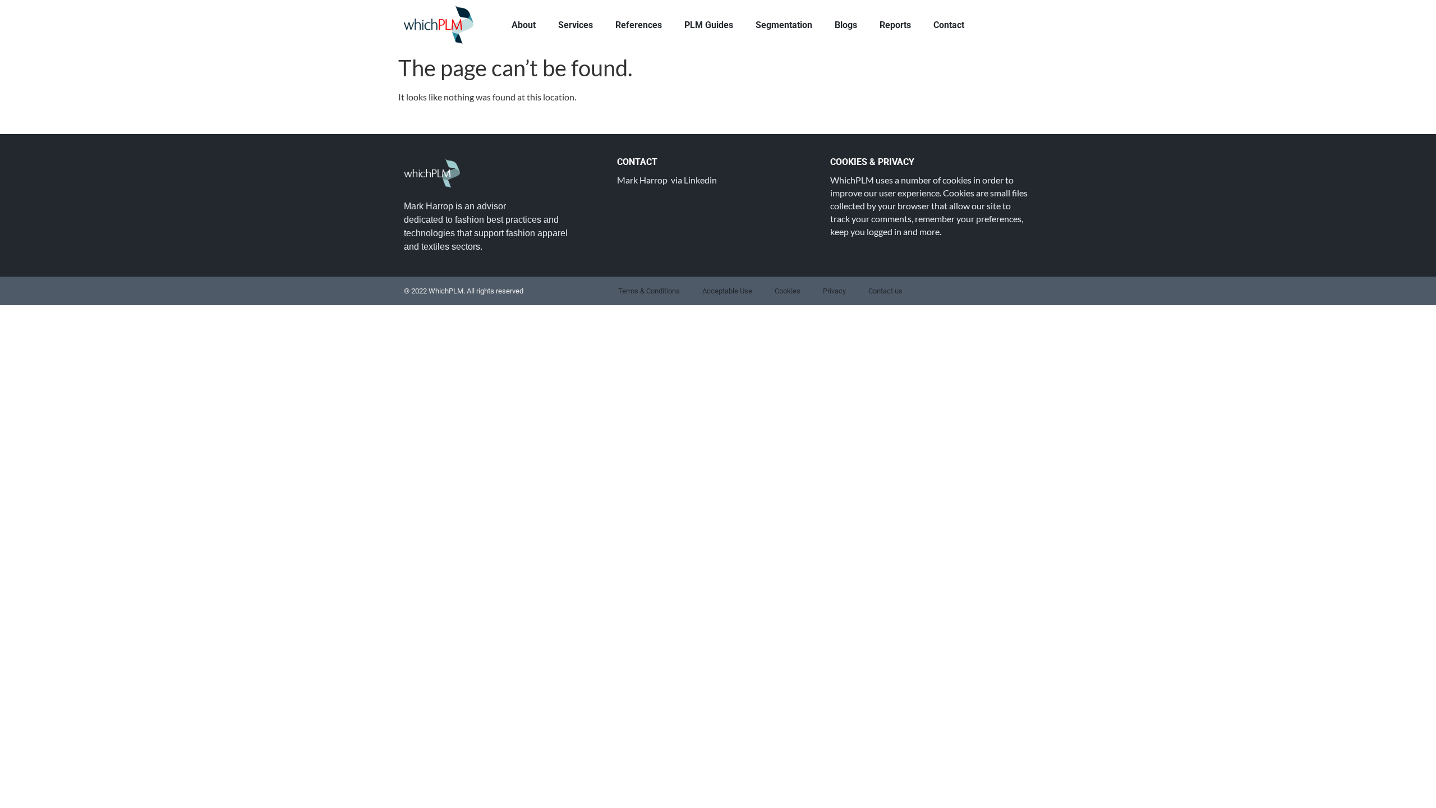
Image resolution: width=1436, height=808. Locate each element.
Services (575, 25)
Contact (948, 25)
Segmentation (784, 25)
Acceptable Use (727, 291)
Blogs (846, 25)
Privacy (834, 291)
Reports (895, 25)
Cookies (787, 291)
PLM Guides (708, 25)
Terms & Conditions (649, 291)
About (524, 25)
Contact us (885, 291)
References (638, 25)
